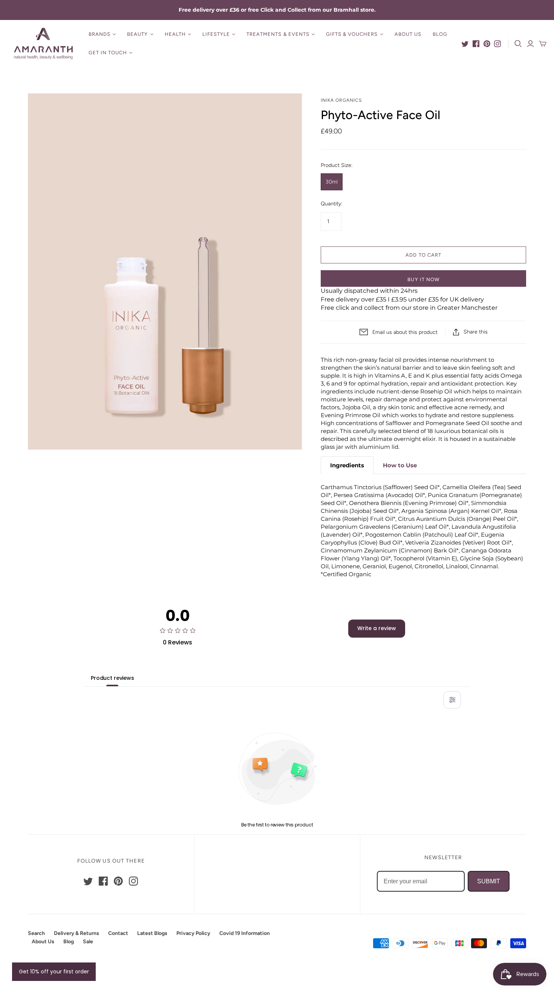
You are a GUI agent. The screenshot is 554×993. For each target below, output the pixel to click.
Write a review (376, 628)
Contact (118, 933)
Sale (88, 941)
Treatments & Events (277, 34)
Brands (99, 34)
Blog (440, 34)
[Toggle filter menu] (452, 699)
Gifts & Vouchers (352, 34)
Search (36, 933)
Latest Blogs (152, 933)
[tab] (347, 465)
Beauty (137, 34)
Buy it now (423, 279)
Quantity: (331, 203)
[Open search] (518, 43)
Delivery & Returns (76, 933)
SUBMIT (488, 881)
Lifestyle (216, 34)
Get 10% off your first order (54, 971)
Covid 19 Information (244, 933)
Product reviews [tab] (112, 678)
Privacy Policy (193, 933)
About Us (408, 34)
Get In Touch (108, 52)
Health (175, 34)
